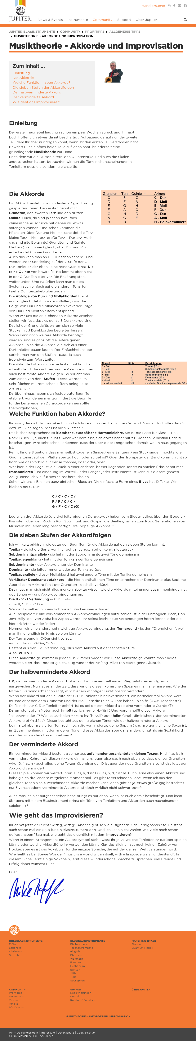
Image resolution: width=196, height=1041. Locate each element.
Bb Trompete (78, 944)
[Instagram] (169, 5)
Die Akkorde (23, 77)
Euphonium (77, 965)
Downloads (16, 996)
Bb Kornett (77, 955)
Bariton (75, 969)
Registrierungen (80, 992)
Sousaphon (77, 980)
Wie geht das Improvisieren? (37, 102)
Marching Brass (143, 940)
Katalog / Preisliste (83, 1000)
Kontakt (75, 996)
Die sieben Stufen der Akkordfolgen (43, 87)
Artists (13, 1003)
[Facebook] (174, 5)
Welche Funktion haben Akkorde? (41, 82)
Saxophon (15, 955)
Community (17, 989)
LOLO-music (17, 1007)
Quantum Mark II (142, 947)
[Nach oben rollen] (188, 1033)
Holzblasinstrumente (25, 940)
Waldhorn (76, 958)
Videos (13, 1000)
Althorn (75, 973)
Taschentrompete (81, 947)
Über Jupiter (140, 989)
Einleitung (21, 73)
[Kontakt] (179, 5)
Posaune (75, 962)
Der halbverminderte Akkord (37, 92)
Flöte (12, 944)
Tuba (73, 976)
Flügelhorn (77, 951)
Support (76, 989)
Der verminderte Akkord (33, 97)
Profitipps (15, 992)
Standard (137, 944)
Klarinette (15, 951)
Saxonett (15, 947)
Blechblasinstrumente (87, 940)
